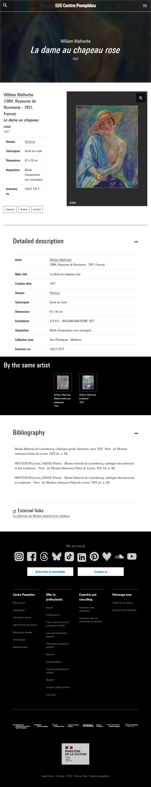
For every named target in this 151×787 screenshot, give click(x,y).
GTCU (70, 776)
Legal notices (48, 776)
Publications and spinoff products (57, 645)
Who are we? (19, 602)
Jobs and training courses (25, 624)
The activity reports (22, 617)
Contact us (101, 572)
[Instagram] (19, 557)
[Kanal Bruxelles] (95, 728)
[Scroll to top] (142, 778)
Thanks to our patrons (122, 602)
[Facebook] (31, 557)
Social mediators (54, 661)
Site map (60, 776)
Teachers (50, 654)
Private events (52, 614)
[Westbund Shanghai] (115, 728)
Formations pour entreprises (86, 609)
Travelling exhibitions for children (57, 671)
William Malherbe (18, 94)
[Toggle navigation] (145, 6)
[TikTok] (69, 557)
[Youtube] (132, 557)
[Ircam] (43, 728)
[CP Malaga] (75, 728)
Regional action (20, 646)
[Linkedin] (82, 557)
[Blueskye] (56, 557)
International (19, 639)
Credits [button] (72, 202)
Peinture (30, 142)
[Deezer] (107, 557)
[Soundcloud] (119, 557)
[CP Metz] (60, 728)
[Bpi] (23, 728)
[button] (75, 241)
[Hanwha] (131, 728)
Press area (51, 694)
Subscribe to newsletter (50, 572)
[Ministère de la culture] (75, 754)
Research (50, 679)
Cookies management (99, 776)
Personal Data (81, 776)
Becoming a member (22, 632)
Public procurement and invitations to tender (57, 624)
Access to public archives (58, 687)
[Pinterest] (94, 557)
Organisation (19, 610)
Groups (49, 607)
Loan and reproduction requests (56, 635)
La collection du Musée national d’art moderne (41, 516)
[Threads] (44, 557)
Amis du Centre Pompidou (124, 610)
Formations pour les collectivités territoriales (90, 620)
